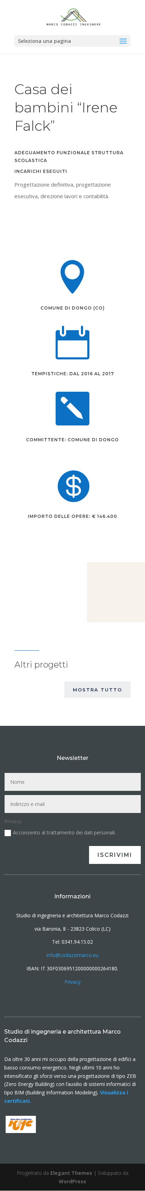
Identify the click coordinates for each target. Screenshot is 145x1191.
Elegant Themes (71, 1173)
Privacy (72, 981)
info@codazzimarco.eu (72, 955)
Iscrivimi (114, 855)
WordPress (72, 1181)
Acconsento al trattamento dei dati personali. (64, 832)
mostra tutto (97, 689)
